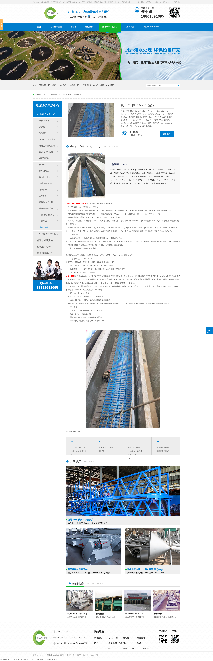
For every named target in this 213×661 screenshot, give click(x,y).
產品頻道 (54, 94)
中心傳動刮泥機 (75, 85)
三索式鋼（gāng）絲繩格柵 (79, 614)
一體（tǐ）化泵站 (46, 215)
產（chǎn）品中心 (110, 27)
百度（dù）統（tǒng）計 (87, 655)
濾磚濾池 (77, 94)
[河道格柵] (108, 600)
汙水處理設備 (66, 94)
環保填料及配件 (45, 253)
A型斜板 (43, 196)
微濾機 (42, 164)
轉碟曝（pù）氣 (46, 202)
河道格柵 (100, 614)
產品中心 (98, 643)
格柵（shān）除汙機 (108, 85)
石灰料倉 (43, 221)
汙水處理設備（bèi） (47, 114)
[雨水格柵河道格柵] (137, 600)
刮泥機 (73, 27)
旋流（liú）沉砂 (46, 152)
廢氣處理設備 (44, 247)
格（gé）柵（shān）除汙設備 (115, 639)
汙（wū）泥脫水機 (47, 139)
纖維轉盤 (89, 27)
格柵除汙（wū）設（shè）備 (48, 121)
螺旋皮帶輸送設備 (47, 146)
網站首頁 (98, 638)
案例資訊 (130, 27)
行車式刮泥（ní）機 (90, 85)
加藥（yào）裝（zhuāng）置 (48, 183)
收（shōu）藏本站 (144, 2)
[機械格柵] (166, 600)
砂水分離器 (44, 171)
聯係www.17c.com (162, 2)
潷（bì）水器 (45, 177)
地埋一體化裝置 (46, 208)
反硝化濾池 (44, 227)
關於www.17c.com (151, 27)
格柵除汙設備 (56, 27)
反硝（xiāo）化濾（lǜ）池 (76, 203)
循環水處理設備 (45, 240)
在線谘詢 (166, 134)
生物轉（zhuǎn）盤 (47, 234)
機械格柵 (158, 614)
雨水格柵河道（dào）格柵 (136, 613)
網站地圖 (177, 2)
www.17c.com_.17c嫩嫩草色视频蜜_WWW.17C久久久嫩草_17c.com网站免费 (28, 660)
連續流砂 (43, 190)
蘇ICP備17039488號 (55, 655)
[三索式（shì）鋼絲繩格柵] (79, 600)
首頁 (39, 27)
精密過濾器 (44, 158)
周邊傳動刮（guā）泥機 (57, 85)
